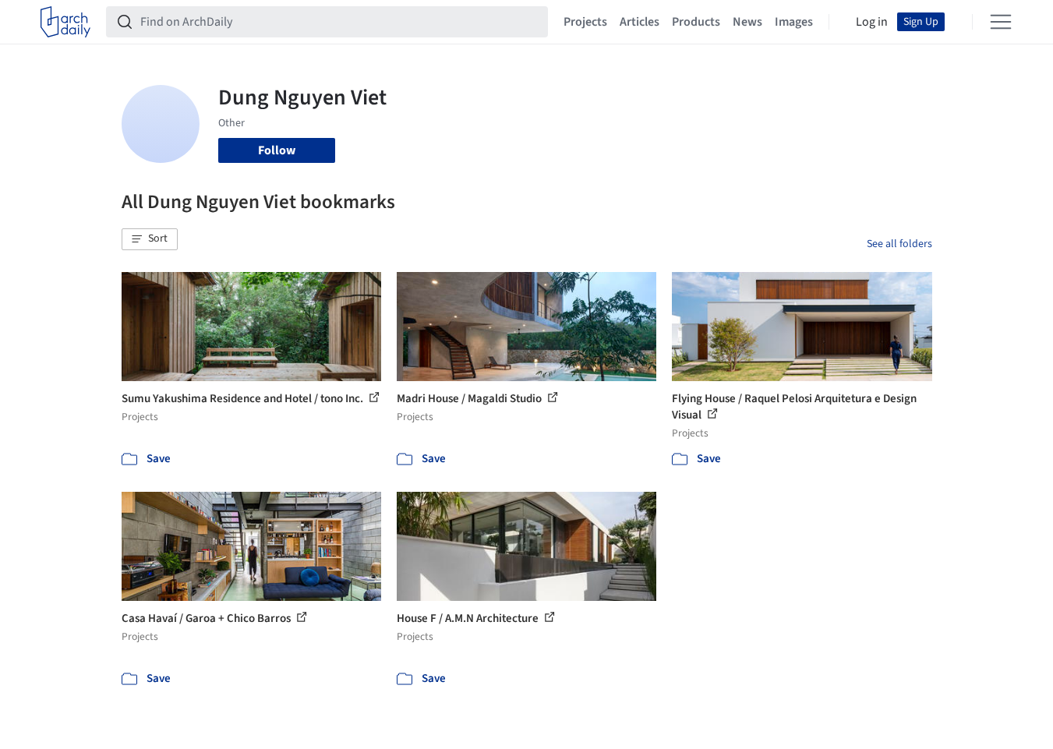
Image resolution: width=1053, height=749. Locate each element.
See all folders (899, 243)
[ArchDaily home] (65, 21)
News (747, 21)
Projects (585, 21)
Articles (639, 21)
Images (794, 21)
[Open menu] (1000, 21)
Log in (872, 21)
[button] (150, 239)
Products (696, 21)
